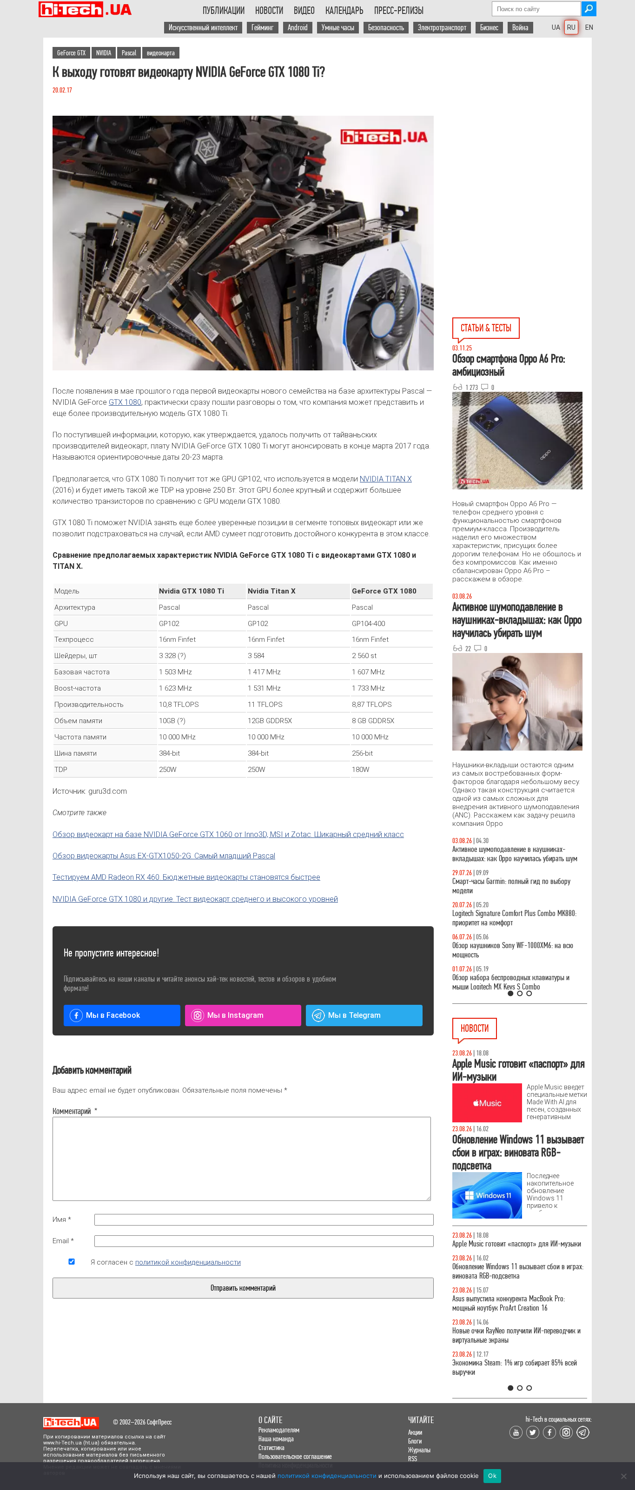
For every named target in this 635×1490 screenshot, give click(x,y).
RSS (412, 1458)
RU (571, 27)
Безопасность (386, 28)
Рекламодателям (278, 1429)
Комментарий (72, 1111)
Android (298, 28)
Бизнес (489, 28)
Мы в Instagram (235, 1015)
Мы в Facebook (113, 1015)
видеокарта (161, 52)
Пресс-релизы (398, 11)
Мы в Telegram (354, 1015)
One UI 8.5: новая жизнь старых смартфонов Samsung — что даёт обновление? (511, 854)
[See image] (243, 243)
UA (556, 27)
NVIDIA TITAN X (386, 479)
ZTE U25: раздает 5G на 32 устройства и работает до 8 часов (518, 1280)
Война (520, 28)
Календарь (344, 11)
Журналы (419, 1449)
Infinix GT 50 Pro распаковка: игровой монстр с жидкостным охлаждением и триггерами (516, 918)
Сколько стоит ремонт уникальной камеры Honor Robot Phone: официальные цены (518, 1344)
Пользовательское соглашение (295, 1456)
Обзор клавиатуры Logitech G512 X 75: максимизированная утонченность (503, 886)
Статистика (271, 1447)
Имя (62, 1219)
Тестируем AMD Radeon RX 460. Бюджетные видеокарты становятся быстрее (186, 877)
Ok (492, 1475)
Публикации (224, 11)
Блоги (415, 1441)
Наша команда (276, 1438)
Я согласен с (166, 1262)
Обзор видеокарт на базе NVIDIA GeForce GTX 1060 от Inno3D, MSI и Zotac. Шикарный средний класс (228, 834)
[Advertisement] (522, 121)
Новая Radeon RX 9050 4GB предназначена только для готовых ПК (510, 1376)
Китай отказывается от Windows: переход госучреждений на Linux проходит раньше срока (518, 1248)
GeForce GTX (71, 52)
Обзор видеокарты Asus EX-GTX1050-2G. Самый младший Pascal (164, 855)
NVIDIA (103, 52)
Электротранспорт (442, 28)
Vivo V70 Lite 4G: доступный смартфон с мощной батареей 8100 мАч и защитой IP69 (517, 1312)
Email (63, 1241)
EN (589, 27)
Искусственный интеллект (203, 28)
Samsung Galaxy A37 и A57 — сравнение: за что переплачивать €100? (517, 950)
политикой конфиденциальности (188, 1262)
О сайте (270, 1420)
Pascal (129, 52)
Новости (269, 11)
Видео (304, 11)
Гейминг (262, 28)
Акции (415, 1432)
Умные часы (338, 28)
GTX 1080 (125, 402)
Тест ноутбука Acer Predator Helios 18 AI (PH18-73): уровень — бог (515, 982)
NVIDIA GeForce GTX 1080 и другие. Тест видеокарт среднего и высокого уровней (195, 899)
